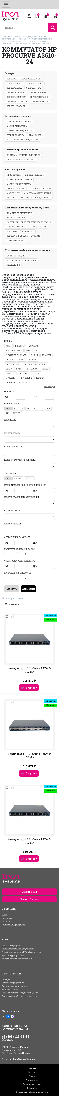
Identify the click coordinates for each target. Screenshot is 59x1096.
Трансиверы (36, 135)
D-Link (34, 355)
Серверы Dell (14, 87)
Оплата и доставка (32, 1084)
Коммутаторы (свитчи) (20, 130)
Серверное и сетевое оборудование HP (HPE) (24, 37)
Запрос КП (29, 891)
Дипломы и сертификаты (14, 924)
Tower (16, 413)
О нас (4, 914)
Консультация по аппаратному (17, 958)
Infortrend (25, 377)
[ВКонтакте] (8, 1016)
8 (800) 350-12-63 (14, 1026)
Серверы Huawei (30, 78)
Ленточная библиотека (21, 159)
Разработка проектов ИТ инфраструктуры (22, 952)
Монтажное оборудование (35, 197)
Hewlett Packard (16, 355)
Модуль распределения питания (27, 226)
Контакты (7, 918)
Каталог (17, 36)
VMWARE (33, 346)
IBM (28, 350)
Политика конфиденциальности (32, 1092)
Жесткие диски (34, 175)
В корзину (31, 687)
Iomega (40, 377)
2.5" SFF (17, 478)
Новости (6, 921)
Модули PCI (13, 193)
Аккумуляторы (16, 217)
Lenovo (10, 359)
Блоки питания (42, 188)
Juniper (10, 382)
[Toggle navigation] (6, 5)
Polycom (20, 346)
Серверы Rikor (37, 92)
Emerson (32, 368)
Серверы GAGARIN (16, 106)
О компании (32, 1080)
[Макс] (12, 1016)
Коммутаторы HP (17, 41)
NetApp (33, 359)
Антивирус (13, 264)
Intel (45, 368)
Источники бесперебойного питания (29, 222)
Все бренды (49, 386)
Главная (6, 36)
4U (35, 408)
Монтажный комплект (20, 231)
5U (42, 408)
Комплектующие (10, 989)
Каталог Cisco (14, 350)
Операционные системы (21, 260)
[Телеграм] (3, 1016)
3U (28, 408)
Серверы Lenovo (16, 92)
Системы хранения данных (23, 155)
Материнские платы (19, 184)
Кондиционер (15, 240)
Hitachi (10, 377)
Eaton (19, 368)
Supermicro (13, 364)
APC (36, 350)
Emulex (10, 373)
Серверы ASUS (14, 83)
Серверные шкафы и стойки (23, 235)
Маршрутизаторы (17, 126)
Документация (16, 255)
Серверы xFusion (39, 97)
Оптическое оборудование (23, 139)
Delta (9, 368)
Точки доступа (16, 135)
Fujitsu (35, 373)
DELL (8, 346)
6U (48, 408)
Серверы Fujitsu (16, 97)
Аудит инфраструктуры (13, 955)
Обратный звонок (29, 899)
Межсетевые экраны (19, 121)
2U (21, 408)
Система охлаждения (37, 193)
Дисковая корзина (18, 188)
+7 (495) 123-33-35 (15, 1036)
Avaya (21, 359)
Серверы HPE (33, 87)
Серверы (11, 78)
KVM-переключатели (19, 213)
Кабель (11, 197)
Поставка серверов (11, 945)
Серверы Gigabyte (17, 101)
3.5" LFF (29, 478)
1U (15, 408)
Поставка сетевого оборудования (18, 948)
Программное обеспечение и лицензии (21, 996)
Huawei (46, 355)
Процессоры (14, 175)
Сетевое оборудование (13, 982)
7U (7, 413)
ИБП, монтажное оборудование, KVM (20, 992)
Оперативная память (19, 179)
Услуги (32, 1076)
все (8, 408)
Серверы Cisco (34, 83)
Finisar (23, 373)
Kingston (24, 382)
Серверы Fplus (39, 101)
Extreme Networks (35, 364)
